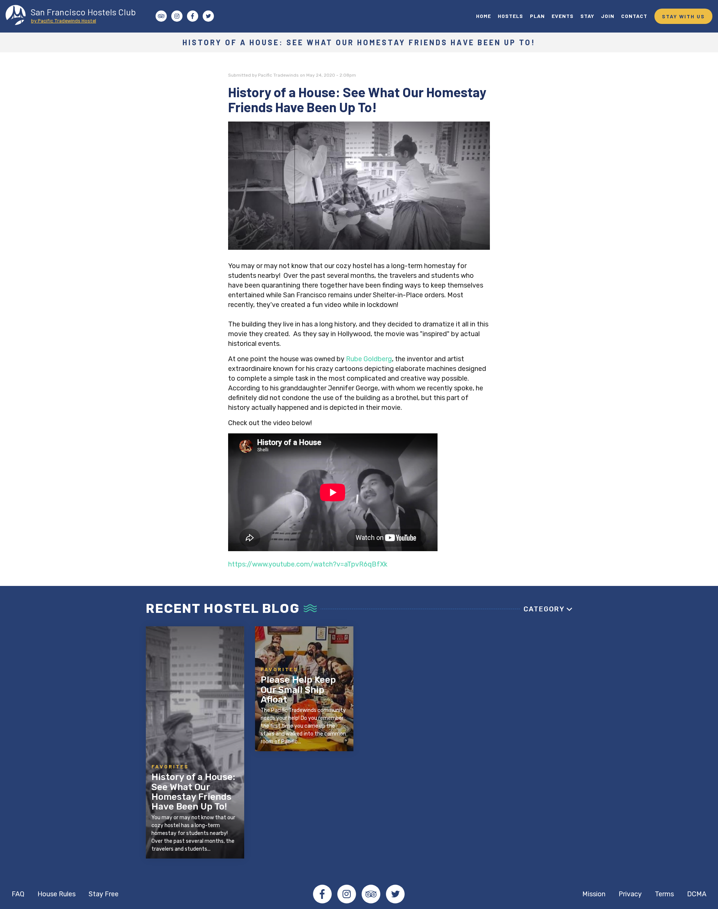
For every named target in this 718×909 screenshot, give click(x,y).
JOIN (607, 16)
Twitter (395, 894)
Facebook (322, 894)
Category (544, 609)
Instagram (346, 894)
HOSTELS (510, 16)
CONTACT (634, 16)
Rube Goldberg (369, 359)
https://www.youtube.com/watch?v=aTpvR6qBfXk (307, 564)
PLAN (537, 16)
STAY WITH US (683, 16)
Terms (664, 894)
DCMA (696, 894)
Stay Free (104, 894)
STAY (587, 16)
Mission (593, 894)
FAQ (18, 894)
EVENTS (563, 16)
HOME (483, 16)
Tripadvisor (371, 894)
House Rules (56, 894)
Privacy (630, 894)
